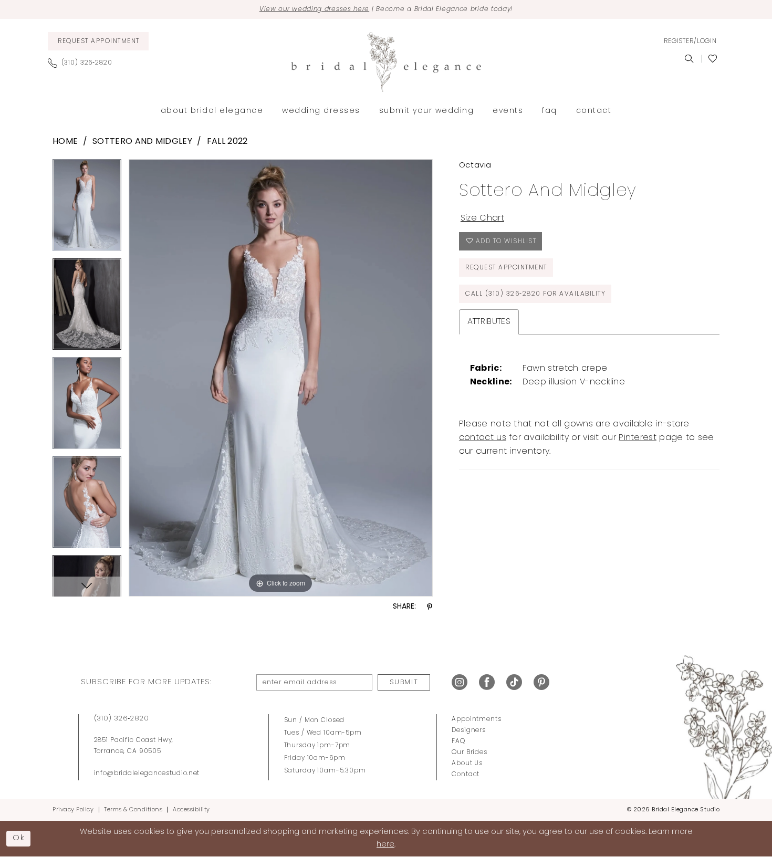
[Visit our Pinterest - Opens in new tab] (541, 682)
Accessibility (191, 810)
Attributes (488, 322)
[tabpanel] (87, 208)
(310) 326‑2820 (121, 718)
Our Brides (469, 752)
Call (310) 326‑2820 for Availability (535, 294)
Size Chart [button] (482, 218)
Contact (465, 774)
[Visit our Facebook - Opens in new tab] (486, 682)
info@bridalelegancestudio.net (147, 773)
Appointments (476, 719)
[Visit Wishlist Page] (713, 59)
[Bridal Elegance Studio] (386, 62)
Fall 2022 (227, 142)
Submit (404, 682)
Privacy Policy (73, 810)
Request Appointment (506, 268)
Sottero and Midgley (142, 142)
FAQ (458, 741)
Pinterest (637, 438)
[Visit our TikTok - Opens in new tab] (514, 682)
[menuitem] (98, 41)
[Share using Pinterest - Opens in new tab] (429, 607)
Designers (469, 730)
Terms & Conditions (133, 810)
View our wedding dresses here (314, 9)
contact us (482, 438)
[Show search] (689, 59)
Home (65, 142)
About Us (467, 763)
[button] (690, 41)
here (385, 845)
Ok (19, 838)
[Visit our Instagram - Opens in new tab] (459, 682)
